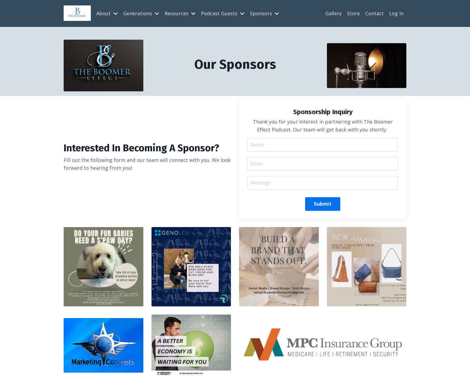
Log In (396, 13)
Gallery (333, 13)
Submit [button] (323, 203)
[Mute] (401, 84)
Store (353, 13)
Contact (374, 13)
